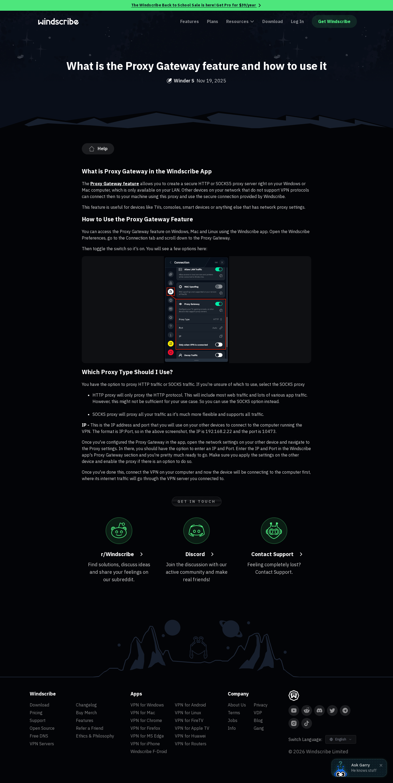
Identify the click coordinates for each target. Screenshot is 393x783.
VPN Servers (42, 743)
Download (272, 21)
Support (37, 720)
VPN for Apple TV (192, 728)
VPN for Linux (188, 712)
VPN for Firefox (145, 728)
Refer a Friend (89, 728)
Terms (234, 712)
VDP (258, 712)
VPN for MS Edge (147, 736)
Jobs (232, 720)
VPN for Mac (142, 712)
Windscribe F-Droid (148, 751)
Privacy (261, 705)
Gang (259, 728)
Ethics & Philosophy (95, 736)
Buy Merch (86, 712)
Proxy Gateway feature (114, 183)
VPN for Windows (147, 705)
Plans (212, 21)
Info (232, 728)
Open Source (42, 728)
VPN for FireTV (189, 720)
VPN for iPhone (145, 743)
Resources (237, 21)
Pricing (36, 712)
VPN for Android (190, 705)
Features (189, 21)
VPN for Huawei (190, 736)
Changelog (86, 705)
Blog (258, 720)
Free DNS (39, 736)
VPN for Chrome (146, 720)
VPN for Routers (190, 743)
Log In (297, 21)
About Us (237, 705)
